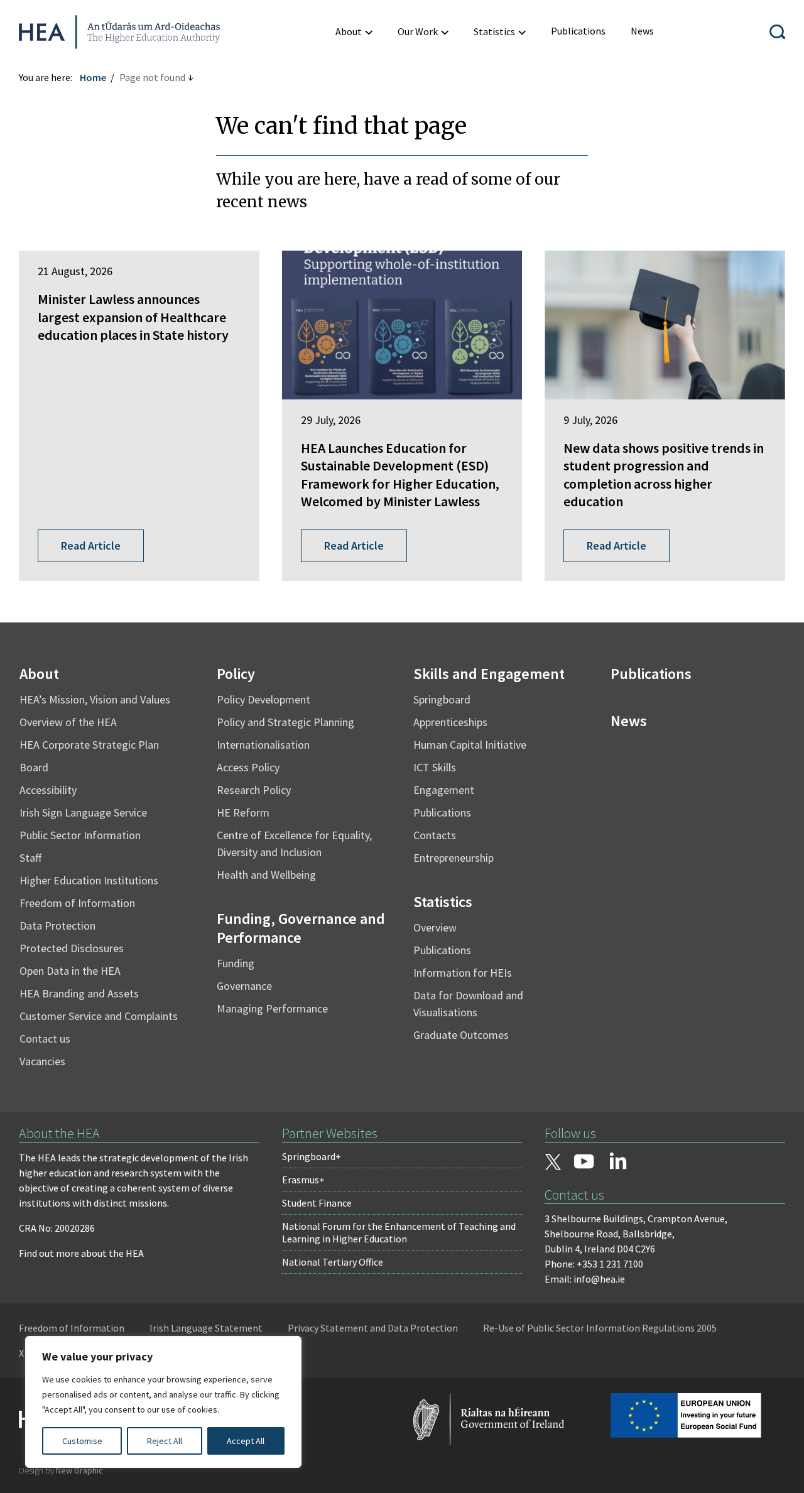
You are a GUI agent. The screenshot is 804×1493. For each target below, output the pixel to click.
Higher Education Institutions (88, 880)
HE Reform (243, 812)
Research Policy (254, 790)
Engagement (443, 790)
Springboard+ (311, 1156)
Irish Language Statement (206, 1328)
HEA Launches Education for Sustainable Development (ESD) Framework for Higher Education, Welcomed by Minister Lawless (400, 475)
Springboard (441, 699)
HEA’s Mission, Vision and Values (94, 699)
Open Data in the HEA (70, 971)
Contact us (44, 1038)
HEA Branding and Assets (79, 993)
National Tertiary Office (332, 1262)
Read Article (91, 545)
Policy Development (263, 699)
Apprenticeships (450, 722)
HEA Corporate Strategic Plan (89, 744)
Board (33, 767)
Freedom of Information (77, 903)
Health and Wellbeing (266, 874)
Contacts (434, 835)
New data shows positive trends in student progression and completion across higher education (663, 475)
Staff (30, 857)
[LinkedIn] (618, 1160)
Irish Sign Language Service (83, 812)
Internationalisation (263, 744)
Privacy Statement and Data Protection (373, 1328)
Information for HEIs (462, 972)
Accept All (245, 1441)
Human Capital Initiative (469, 744)
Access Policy (248, 767)
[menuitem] (354, 32)
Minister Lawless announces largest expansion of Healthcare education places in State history (133, 317)
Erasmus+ (303, 1179)
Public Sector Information (80, 835)
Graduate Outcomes (461, 1035)
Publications (442, 812)
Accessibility (48, 790)
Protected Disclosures (71, 948)
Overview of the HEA (68, 722)
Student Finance (317, 1203)
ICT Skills (434, 767)
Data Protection (57, 925)
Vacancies (42, 1061)
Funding (235, 963)
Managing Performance (272, 1008)
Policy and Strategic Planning (285, 722)
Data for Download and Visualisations (468, 1003)
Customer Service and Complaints (98, 1016)
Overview (435, 927)
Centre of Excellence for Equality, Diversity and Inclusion (294, 843)
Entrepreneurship (453, 857)
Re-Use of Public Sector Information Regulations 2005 (600, 1328)
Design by (61, 1470)
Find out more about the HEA (81, 1253)
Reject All (164, 1441)
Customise (82, 1441)
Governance (244, 986)
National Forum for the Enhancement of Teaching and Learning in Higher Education (399, 1232)
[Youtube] (584, 1162)
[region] (163, 1402)
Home (93, 77)
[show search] (777, 32)
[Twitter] (553, 1163)
